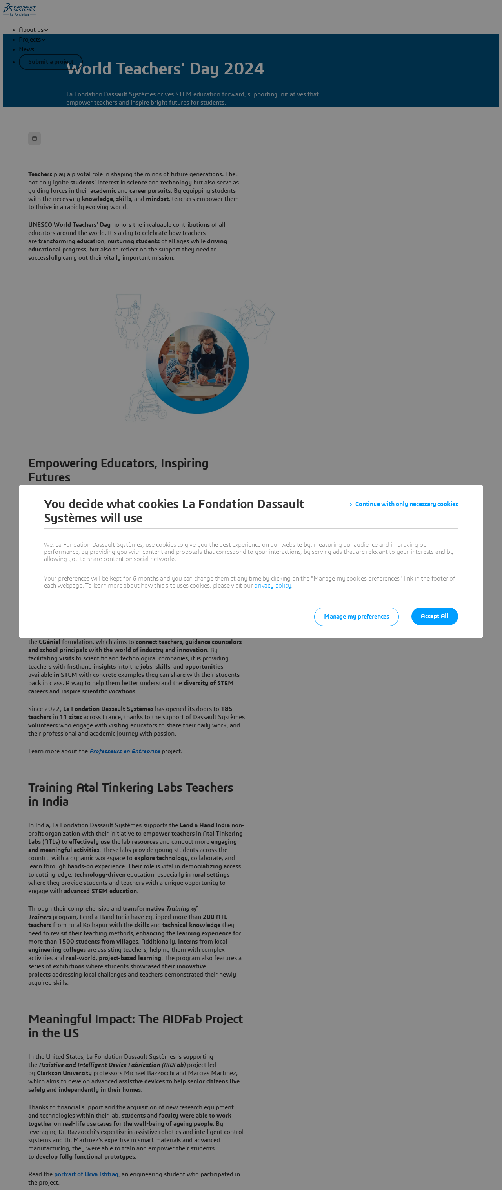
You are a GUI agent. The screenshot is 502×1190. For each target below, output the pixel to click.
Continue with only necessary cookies (406, 504)
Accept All (435, 616)
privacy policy (272, 585)
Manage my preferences (356, 616)
